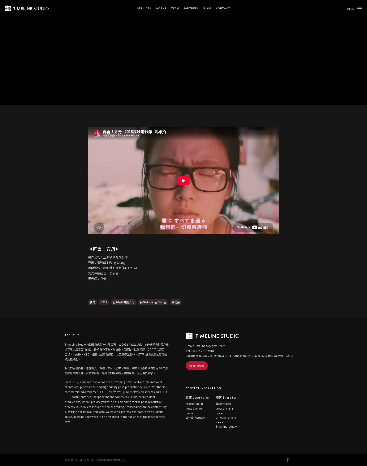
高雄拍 (176, 302)
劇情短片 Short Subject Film (183, 91)
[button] (354, 8)
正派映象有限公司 (123, 302)
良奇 (92, 302)
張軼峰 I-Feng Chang (153, 302)
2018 (104, 302)
